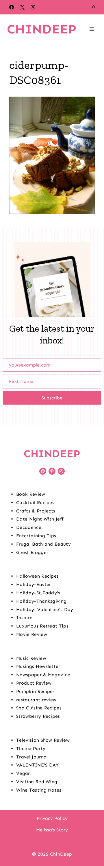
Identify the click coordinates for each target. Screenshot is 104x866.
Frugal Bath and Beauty (43, 544)
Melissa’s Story (52, 830)
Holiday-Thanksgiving (41, 601)
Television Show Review (43, 740)
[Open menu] (91, 29)
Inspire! (25, 617)
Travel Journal (32, 757)
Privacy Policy (52, 818)
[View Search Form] (93, 7)
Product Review (33, 683)
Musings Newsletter (38, 666)
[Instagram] (33, 7)
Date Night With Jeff (40, 519)
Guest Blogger (32, 552)
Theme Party (31, 748)
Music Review (31, 658)
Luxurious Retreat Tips (42, 626)
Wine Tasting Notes (39, 790)
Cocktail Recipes (35, 502)
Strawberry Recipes (38, 716)
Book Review (30, 494)
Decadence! (29, 527)
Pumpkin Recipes (35, 691)
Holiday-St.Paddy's (38, 593)
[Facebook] (11, 7)
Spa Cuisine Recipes (39, 708)
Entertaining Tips (36, 535)
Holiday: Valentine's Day (44, 609)
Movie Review (31, 634)
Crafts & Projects (35, 511)
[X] (22, 7)
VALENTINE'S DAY (37, 765)
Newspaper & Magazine (43, 674)
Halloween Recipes (37, 576)
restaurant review (36, 699)
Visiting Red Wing (36, 781)
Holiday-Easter (33, 584)
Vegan (23, 773)
